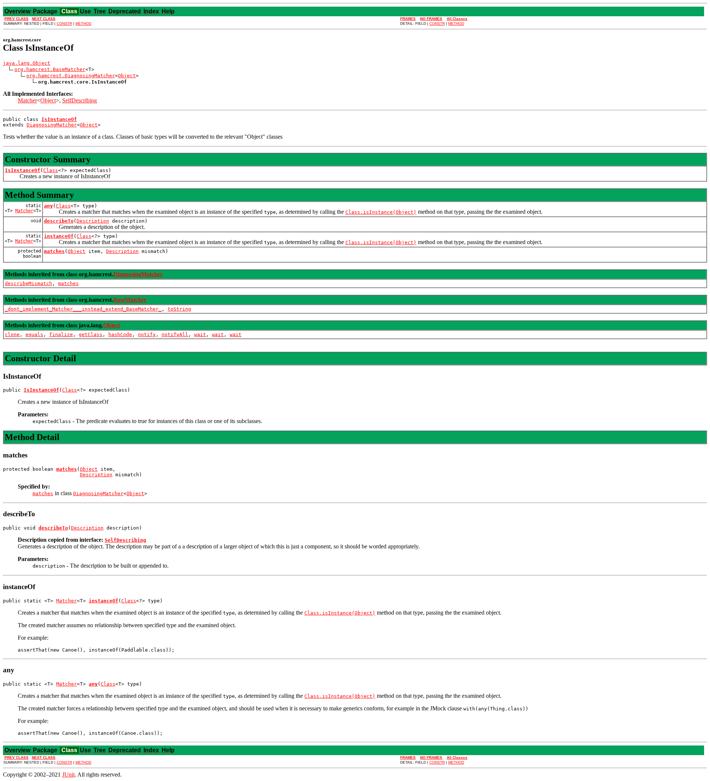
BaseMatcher (129, 300)
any (48, 206)
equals (34, 334)
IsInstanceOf (22, 170)
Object (127, 75)
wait (200, 334)
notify (147, 334)
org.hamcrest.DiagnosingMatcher (70, 75)
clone (12, 334)
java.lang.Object (26, 63)
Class (50, 170)
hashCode (120, 334)
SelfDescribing (79, 100)
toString (179, 309)
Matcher (27, 100)
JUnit (68, 774)
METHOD (83, 23)
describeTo (59, 221)
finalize (61, 334)
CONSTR (64, 23)
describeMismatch (28, 283)
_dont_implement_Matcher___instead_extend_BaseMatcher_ (83, 309)
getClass (90, 334)
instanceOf (59, 236)
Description (93, 221)
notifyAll (175, 334)
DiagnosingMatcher (52, 125)
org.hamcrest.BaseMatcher (49, 69)
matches (54, 251)
